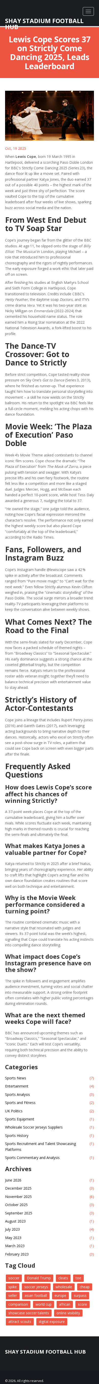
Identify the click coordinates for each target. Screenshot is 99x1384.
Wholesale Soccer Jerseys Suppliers (49, 1127)
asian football (36, 1295)
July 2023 (49, 1229)
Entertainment (49, 1086)
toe (78, 1278)
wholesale (64, 1286)
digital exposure (52, 1321)
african (64, 1304)
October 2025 (49, 1204)
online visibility (68, 1313)
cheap (85, 1286)
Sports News (49, 1078)
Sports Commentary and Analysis (49, 1157)
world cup (44, 1304)
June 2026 (49, 1180)
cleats (63, 1278)
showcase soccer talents (28, 1313)
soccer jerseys (36, 1286)
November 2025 (49, 1196)
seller (12, 1295)
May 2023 (49, 1237)
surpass (80, 1295)
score (82, 1304)
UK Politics (49, 1111)
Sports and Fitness (49, 1102)
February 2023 (49, 1254)
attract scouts (19, 1321)
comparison (18, 1304)
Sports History (49, 1135)
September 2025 (49, 1213)
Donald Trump (39, 1278)
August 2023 (49, 1221)
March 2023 (49, 1245)
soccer (13, 1278)
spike (12, 1286)
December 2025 (49, 1188)
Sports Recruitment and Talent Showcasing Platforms (49, 1146)
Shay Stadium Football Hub (44, 19)
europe (60, 1295)
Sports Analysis (49, 1094)
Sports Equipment (49, 1119)
